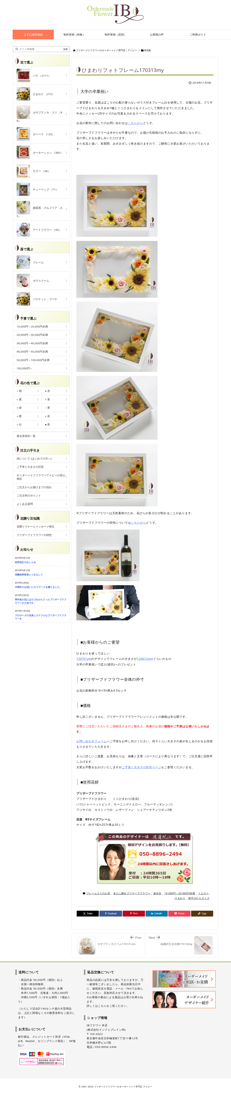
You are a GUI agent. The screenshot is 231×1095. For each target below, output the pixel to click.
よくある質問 (25, 504)
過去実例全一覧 (26, 436)
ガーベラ (42, 134)
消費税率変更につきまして (29, 574)
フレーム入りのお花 (98, 893)
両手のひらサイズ (199, 898)
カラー (40, 171)
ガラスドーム (39, 280)
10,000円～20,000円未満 (179, 893)
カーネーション (46, 152)
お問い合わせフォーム (91, 741)
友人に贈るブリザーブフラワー (132, 893)
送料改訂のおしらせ (25, 562)
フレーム (37, 262)
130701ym (83, 659)
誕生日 (157, 893)
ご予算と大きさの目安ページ (141, 767)
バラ (40, 75)
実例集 (147, 50)
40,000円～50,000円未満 (32, 351)
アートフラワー (45, 230)
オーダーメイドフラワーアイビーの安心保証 (41, 477)
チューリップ (44, 189)
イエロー (203, 893)
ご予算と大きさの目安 (30, 467)
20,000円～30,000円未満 (32, 335)
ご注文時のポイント (29, 495)
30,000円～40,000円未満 (32, 343)
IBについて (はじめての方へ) (34, 458)
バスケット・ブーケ (43, 299)
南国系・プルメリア (39, 212)
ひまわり (180, 898)
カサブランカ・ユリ (39, 116)
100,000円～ (24, 368)
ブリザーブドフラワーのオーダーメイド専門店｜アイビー (106, 50)
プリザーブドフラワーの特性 (34, 535)
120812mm (145, 659)
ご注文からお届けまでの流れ (34, 487)
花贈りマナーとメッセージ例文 (36, 526)
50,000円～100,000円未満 (33, 360)
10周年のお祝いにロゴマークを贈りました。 (38, 587)
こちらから (135, 123)
